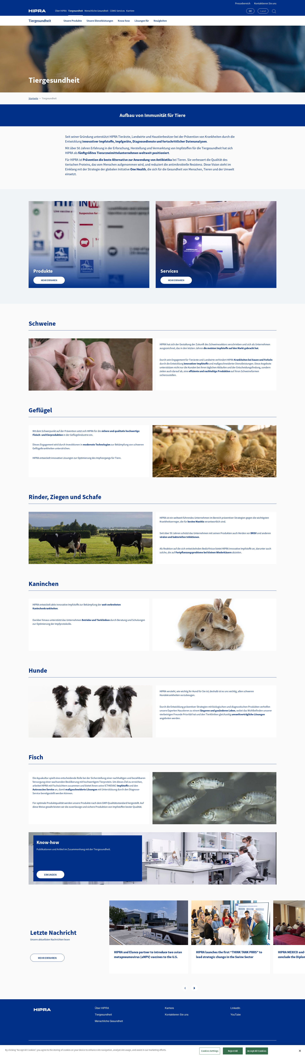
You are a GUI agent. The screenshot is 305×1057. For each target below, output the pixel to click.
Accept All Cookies (256, 1050)
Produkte (43, 271)
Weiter (194, 988)
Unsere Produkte (73, 20)
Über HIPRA (61, 10)
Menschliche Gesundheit (96, 10)
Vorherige (185, 988)
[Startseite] (41, 11)
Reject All (233, 1050)
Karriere (130, 10)
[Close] (299, 1050)
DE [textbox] (250, 11)
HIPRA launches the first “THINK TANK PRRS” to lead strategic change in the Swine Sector (229, 954)
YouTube (235, 1014)
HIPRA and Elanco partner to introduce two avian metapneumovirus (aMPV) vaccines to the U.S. (148, 954)
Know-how (124, 20)
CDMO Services (117, 10)
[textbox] (263, 11)
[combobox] (250, 11)
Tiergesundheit (75, 10)
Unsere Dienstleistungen (100, 20)
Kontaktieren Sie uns (265, 3)
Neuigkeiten (160, 20)
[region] (152, 1051)
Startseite (33, 98)
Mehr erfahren (49, 280)
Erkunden (50, 874)
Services (169, 271)
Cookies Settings (209, 1050)
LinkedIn (235, 1008)
